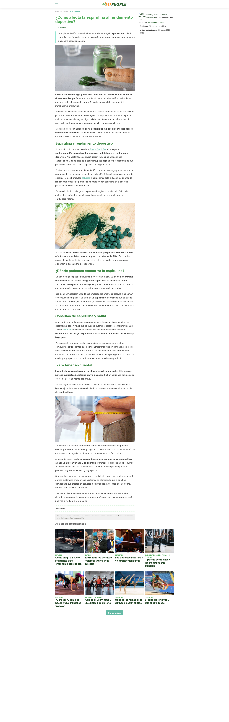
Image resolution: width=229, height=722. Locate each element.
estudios (86, 178)
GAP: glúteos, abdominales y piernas (157, 556)
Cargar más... (114, 613)
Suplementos (75, 12)
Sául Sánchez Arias (164, 18)
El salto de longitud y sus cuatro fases (157, 601)
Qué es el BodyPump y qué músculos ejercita (98, 601)
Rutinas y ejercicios (94, 597)
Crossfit (59, 597)
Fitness (58, 555)
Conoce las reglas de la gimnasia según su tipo (128, 601)
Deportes (119, 555)
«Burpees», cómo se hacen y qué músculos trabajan (68, 602)
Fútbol (88, 555)
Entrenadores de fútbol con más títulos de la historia (98, 560)
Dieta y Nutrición (61, 12)
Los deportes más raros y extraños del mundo (129, 559)
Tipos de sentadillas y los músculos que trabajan (158, 562)
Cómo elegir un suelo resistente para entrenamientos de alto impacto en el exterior (68, 560)
